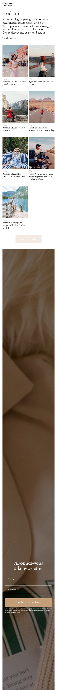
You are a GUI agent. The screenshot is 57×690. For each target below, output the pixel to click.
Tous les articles (8, 38)
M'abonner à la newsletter (28, 602)
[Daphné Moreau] (8, 4)
